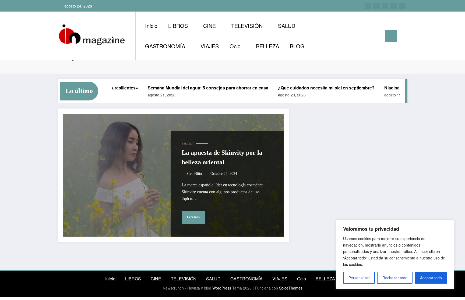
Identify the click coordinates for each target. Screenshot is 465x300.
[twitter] (385, 6)
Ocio (235, 46)
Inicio (151, 26)
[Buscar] (367, 36)
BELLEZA (267, 46)
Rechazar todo (394, 277)
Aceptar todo (431, 277)
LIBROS (178, 26)
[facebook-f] (393, 6)
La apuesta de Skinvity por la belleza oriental (222, 157)
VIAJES (209, 46)
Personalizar (359, 277)
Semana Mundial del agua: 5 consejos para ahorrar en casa (202, 88)
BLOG (297, 46)
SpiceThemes (290, 288)
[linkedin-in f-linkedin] (376, 6)
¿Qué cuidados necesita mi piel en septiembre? (320, 88)
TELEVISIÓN (247, 26)
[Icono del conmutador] (391, 36)
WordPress (221, 288)
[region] (395, 254)
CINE (209, 26)
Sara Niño (194, 174)
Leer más (193, 217)
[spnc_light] (377, 36)
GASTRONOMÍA (165, 46)
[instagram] (368, 6)
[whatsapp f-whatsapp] (402, 6)
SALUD (286, 26)
